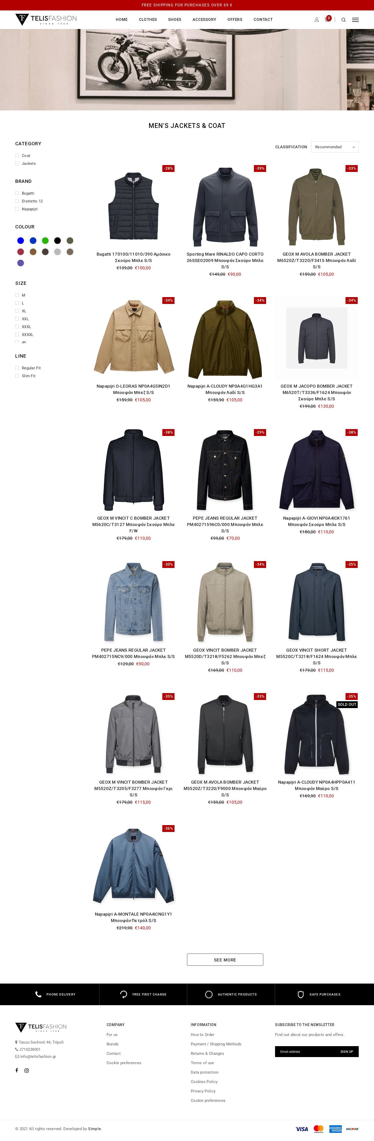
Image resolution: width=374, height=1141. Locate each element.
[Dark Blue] (33, 240)
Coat (26, 155)
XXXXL (28, 334)
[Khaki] (70, 240)
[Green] (45, 240)
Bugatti (28, 193)
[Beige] (70, 251)
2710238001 (29, 1049)
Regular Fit (31, 368)
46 (24, 342)
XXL (25, 319)
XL (24, 311)
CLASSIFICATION (291, 147)
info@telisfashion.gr (37, 1056)
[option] (55, 994)
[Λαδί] (45, 251)
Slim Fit (28, 376)
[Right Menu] (355, 20)
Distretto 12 (32, 201)
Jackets (29, 163)
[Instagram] (26, 1070)
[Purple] (20, 263)
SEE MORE (225, 959)
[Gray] (57, 251)
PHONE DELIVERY (61, 994)
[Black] (57, 240)
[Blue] (20, 240)
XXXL (26, 327)
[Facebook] (16, 1070)
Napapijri (30, 209)
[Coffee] (33, 251)
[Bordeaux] (20, 251)
